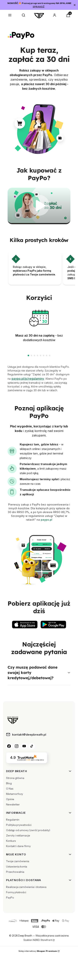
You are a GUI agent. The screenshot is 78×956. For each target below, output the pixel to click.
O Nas (9, 788)
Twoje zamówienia (17, 861)
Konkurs (11, 840)
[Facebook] (9, 746)
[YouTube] (24, 746)
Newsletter (13, 804)
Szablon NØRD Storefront (37, 940)
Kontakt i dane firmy (18, 846)
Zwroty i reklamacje (18, 835)
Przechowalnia (15, 872)
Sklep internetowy (37, 951)
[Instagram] (17, 746)
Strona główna (15, 778)
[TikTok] (32, 746)
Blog (9, 783)
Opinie (10, 799)
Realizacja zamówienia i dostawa (26, 887)
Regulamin (12, 819)
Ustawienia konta (16, 866)
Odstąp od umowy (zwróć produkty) (28, 830)
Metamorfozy (14, 794)
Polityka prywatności (18, 825)
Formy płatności (16, 892)
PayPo (10, 897)
